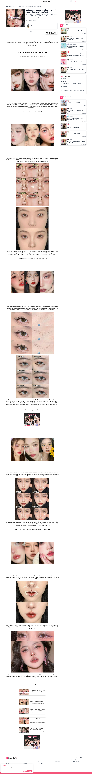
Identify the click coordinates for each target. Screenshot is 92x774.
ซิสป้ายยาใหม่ (56, 760)
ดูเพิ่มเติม (84, 25)
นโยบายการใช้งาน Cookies (75, 761)
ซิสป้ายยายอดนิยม (57, 761)
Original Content (40, 763)
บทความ (14, 6)
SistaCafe (9, 6)
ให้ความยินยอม (29, 771)
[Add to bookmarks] (27, 32)
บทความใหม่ (39, 760)
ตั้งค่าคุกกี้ (24, 771)
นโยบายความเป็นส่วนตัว (74, 759)
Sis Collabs (39, 765)
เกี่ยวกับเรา (72, 763)
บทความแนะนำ (40, 761)
